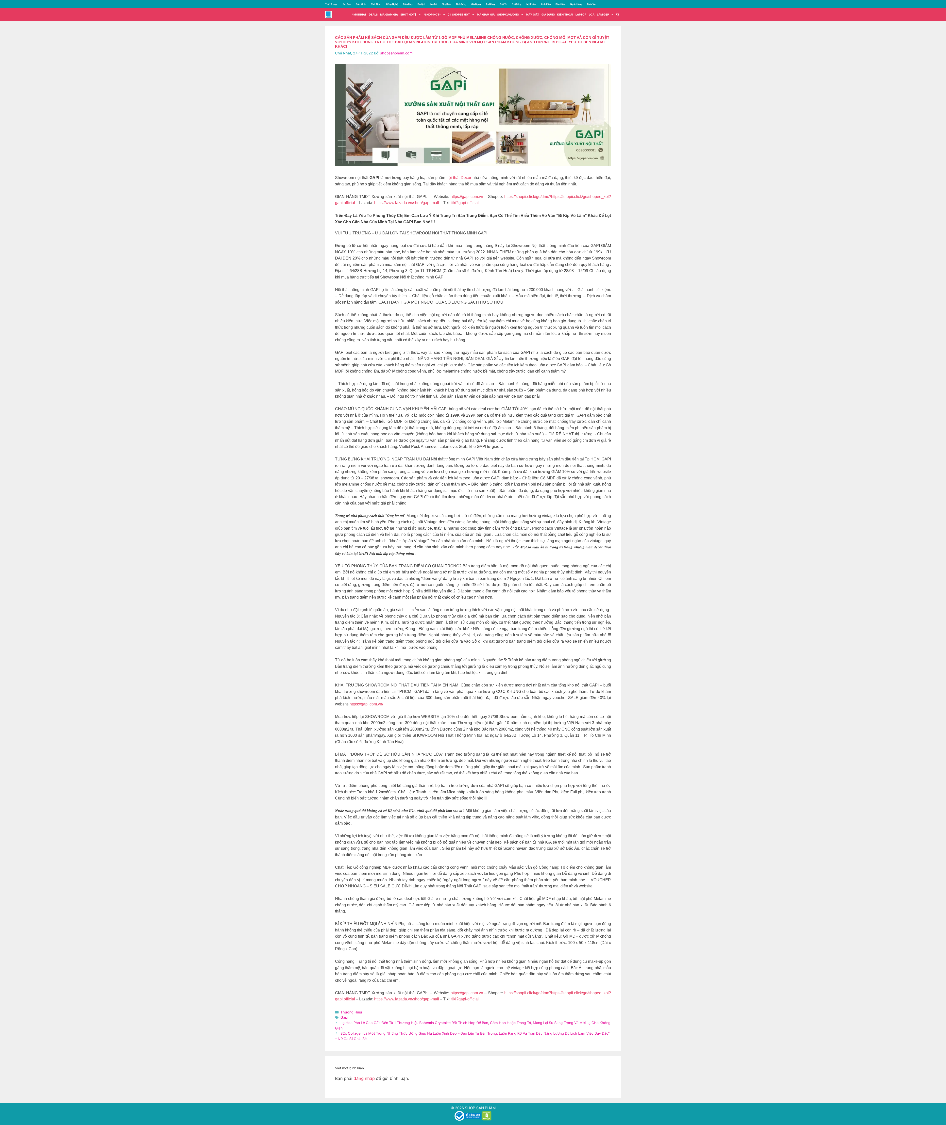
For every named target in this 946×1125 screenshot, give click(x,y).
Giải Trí (503, 4)
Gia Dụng (476, 4)
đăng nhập (364, 1078)
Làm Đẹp (346, 4)
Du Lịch (421, 4)
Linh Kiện (546, 4)
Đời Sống (517, 4)
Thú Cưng (461, 4)
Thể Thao (376, 4)
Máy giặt (532, 14)
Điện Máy (408, 4)
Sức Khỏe (361, 4)
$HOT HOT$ (408, 14)
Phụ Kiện (446, 4)
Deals (373, 14)
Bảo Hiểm (560, 4)
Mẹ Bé (433, 4)
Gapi (344, 1017)
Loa (591, 14)
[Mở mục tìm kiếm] (618, 14)
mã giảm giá (389, 14)
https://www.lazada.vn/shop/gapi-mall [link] (406, 203)
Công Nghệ (392, 4)
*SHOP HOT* (432, 14)
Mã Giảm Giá (486, 14)
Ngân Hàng (576, 4)
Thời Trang (331, 4)
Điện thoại (565, 14)
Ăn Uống (490, 4)
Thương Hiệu (351, 1012)
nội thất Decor (458, 178)
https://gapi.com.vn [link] (467, 197)
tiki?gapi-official (465, 203)
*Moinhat (359, 14)
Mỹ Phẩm (531, 4)
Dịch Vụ (591, 4)
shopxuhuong (508, 14)
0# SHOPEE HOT (459, 14)
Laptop (580, 14)
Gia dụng (548, 14)
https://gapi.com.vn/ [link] (366, 704)
